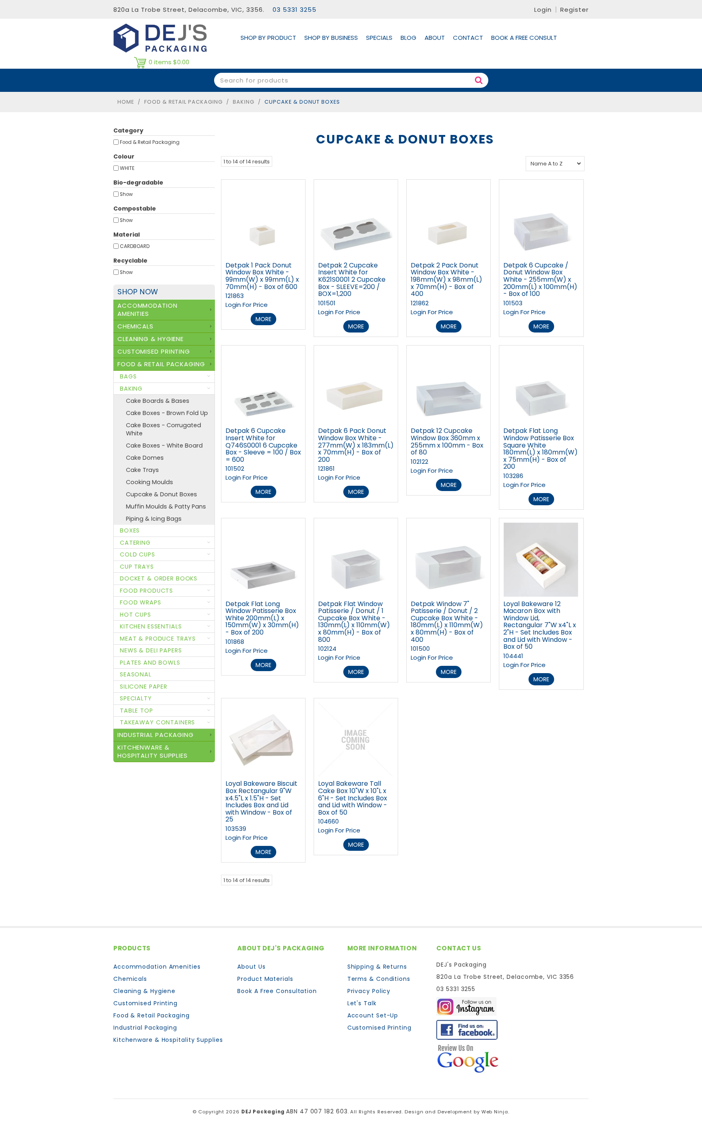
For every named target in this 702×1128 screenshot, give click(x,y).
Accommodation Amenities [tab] (147, 309)
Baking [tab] (131, 389)
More (263, 319)
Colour (123, 156)
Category (128, 130)
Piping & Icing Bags (154, 519)
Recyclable (130, 260)
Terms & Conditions (378, 979)
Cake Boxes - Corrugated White (163, 429)
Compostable (134, 208)
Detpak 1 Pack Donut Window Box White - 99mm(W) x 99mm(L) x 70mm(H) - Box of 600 (262, 276)
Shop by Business (331, 37)
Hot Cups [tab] (135, 615)
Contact (468, 37)
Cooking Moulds (149, 482)
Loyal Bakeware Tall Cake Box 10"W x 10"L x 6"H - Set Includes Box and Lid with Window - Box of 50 (352, 798)
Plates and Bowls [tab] (150, 663)
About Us (251, 967)
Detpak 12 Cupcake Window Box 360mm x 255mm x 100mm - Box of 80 (447, 441)
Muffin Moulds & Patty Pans (166, 506)
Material (126, 234)
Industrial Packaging (145, 1028)
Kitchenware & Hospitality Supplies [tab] (152, 751)
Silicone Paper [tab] (143, 686)
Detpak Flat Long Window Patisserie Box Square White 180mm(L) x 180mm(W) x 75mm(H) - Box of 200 (540, 448)
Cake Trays (142, 470)
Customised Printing (145, 1003)
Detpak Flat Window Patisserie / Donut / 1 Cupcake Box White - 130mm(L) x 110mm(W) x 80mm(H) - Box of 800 (354, 621)
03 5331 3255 (294, 10)
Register (574, 10)
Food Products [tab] (146, 591)
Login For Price (246, 304)
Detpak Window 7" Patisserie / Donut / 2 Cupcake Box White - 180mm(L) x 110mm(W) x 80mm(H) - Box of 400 (447, 621)
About (435, 37)
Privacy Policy (369, 991)
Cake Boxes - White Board (164, 445)
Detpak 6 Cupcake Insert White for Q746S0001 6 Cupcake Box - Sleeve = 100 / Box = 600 (263, 445)
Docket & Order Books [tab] (158, 578)
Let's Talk (362, 1003)
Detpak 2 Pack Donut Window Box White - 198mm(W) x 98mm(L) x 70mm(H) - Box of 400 (446, 279)
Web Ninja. (495, 1111)
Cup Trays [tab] (137, 567)
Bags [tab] (128, 376)
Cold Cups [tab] (137, 554)
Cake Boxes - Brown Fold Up (167, 413)
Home (125, 101)
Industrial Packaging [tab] (155, 734)
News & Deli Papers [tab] (151, 650)
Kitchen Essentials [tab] (151, 626)
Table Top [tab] (136, 710)
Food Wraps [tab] (140, 602)
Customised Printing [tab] (153, 351)
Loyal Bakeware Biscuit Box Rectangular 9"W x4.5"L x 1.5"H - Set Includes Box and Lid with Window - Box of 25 (261, 801)
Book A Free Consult (524, 37)
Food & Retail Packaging (183, 101)
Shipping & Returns (377, 967)
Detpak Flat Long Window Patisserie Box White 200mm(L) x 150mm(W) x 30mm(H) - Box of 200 (262, 618)
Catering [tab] (135, 543)
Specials (379, 37)
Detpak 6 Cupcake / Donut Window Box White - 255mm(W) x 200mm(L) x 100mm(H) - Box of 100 (540, 279)
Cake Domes (145, 458)
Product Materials (265, 979)
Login (543, 10)
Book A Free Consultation (277, 991)
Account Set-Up (373, 1015)
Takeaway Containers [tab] (157, 722)
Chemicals (130, 979)
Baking (243, 101)
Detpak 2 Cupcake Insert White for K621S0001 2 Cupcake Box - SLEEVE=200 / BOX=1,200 (352, 279)
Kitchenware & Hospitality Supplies (168, 1040)
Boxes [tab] (130, 530)
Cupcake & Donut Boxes (161, 494)
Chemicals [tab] (135, 326)
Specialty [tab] (136, 698)
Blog (408, 37)
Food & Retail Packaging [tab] (161, 364)
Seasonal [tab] (136, 674)
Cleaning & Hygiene (144, 991)
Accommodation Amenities (157, 967)
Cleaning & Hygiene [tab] (150, 339)
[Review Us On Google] (468, 1058)
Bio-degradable (138, 182)
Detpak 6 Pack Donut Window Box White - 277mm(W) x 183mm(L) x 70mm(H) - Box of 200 (356, 445)
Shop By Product (268, 37)
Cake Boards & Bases (157, 401)
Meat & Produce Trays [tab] (158, 639)
